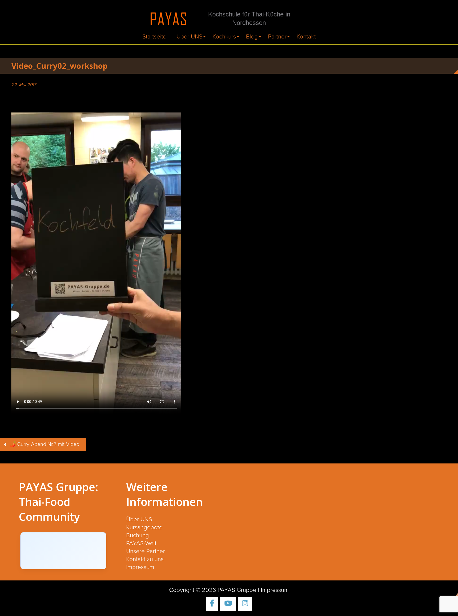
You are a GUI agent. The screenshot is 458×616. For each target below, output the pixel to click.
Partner (277, 37)
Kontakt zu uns (145, 559)
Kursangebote (144, 527)
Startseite (154, 37)
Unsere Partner (145, 551)
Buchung (137, 535)
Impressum (140, 567)
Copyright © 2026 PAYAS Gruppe (212, 590)
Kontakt (306, 37)
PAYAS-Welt (141, 543)
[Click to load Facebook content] (63, 550)
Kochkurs (224, 37)
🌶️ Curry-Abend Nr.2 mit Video (44, 444)
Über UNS (189, 37)
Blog (252, 37)
